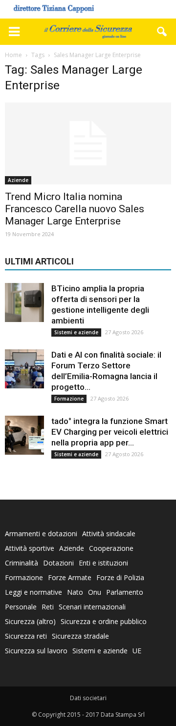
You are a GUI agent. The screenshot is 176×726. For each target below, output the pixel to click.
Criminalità (21, 562)
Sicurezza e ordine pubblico (104, 621)
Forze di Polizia (120, 577)
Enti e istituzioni (103, 562)
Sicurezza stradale (80, 636)
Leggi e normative (33, 592)
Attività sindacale (108, 533)
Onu (94, 592)
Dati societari (88, 698)
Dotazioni (58, 562)
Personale (21, 606)
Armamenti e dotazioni (41, 533)
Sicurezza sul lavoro (36, 650)
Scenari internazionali (92, 606)
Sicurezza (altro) (30, 621)
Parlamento (124, 592)
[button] (162, 32)
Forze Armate (69, 577)
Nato (75, 592)
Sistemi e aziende (76, 332)
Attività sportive (29, 548)
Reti (48, 606)
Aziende (18, 180)
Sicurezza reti (26, 636)
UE (136, 650)
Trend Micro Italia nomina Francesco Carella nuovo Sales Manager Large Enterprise (74, 209)
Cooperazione (111, 548)
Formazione (69, 398)
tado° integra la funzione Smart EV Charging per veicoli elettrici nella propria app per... (109, 431)
